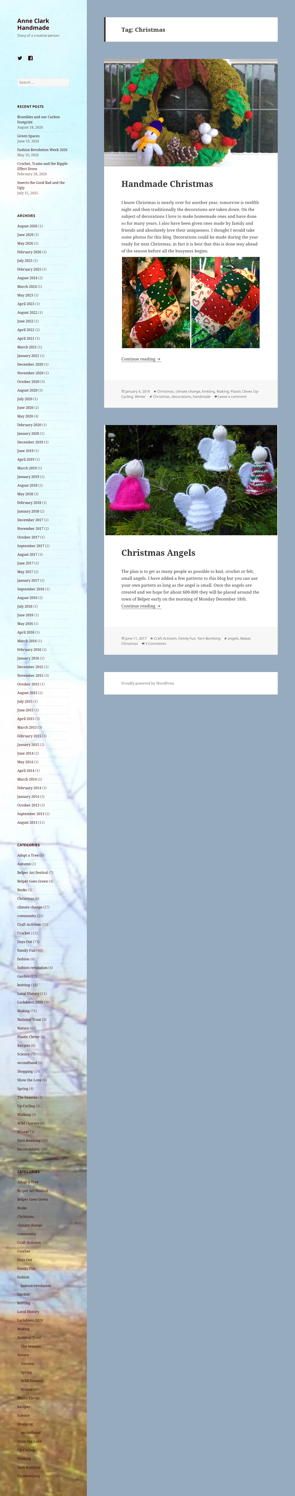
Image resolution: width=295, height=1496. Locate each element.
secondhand (27, 1062)
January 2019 (28, 476)
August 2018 (27, 485)
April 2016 (25, 632)
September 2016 (30, 589)
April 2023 (25, 303)
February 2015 (29, 736)
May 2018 (25, 494)
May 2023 (25, 295)
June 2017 (25, 563)
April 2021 (25, 338)
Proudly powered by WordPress (147, 683)
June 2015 (25, 710)
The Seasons (27, 1097)
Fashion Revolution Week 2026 (42, 149)
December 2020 (30, 364)
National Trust (29, 1019)
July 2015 (24, 701)
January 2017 (28, 580)
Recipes (23, 1045)
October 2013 (28, 805)
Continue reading (141, 359)
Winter (23, 1132)
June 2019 (25, 450)
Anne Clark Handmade (33, 24)
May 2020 (25, 416)
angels (233, 638)
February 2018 (29, 502)
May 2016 (25, 623)
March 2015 (27, 727)
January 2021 (28, 355)
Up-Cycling (26, 1106)
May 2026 (25, 243)
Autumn (24, 864)
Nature (23, 1028)
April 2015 (25, 718)
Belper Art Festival (32, 872)
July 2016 (24, 606)
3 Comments (155, 643)
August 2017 (27, 554)
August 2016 (27, 597)
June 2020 (25, 407)
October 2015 (28, 684)
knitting (23, 985)
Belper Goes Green (32, 881)
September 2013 (30, 813)
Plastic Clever (28, 1036)
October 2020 (28, 381)
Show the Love (29, 1080)
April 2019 (25, 459)
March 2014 (27, 779)
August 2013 (27, 822)
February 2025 (29, 269)
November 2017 (30, 528)
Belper (245, 638)
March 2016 (27, 641)
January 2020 (28, 433)
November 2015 (30, 675)
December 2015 (30, 666)
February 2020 (29, 424)
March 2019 (27, 468)
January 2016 (28, 658)
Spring (22, 1088)
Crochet (23, 933)
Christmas (25, 898)
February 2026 (29, 252)
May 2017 (25, 571)
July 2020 (24, 399)
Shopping (25, 1071)
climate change (29, 907)
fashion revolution (32, 967)
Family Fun (26, 950)
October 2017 (28, 537)
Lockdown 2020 (30, 1002)
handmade (202, 396)
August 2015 (27, 692)
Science (23, 1054)
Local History (28, 993)
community (26, 915)
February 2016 (29, 649)
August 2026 (27, 226)
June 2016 (25, 615)
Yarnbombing (28, 1149)
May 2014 (25, 762)
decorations (181, 396)
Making (23, 1010)
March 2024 (27, 286)
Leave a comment (232, 396)
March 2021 (27, 347)
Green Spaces (28, 136)
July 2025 (24, 260)
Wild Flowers (28, 1123)
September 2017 (30, 545)
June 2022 (25, 321)
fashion (23, 959)
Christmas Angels (158, 552)
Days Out (24, 941)
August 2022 (27, 312)
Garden (23, 976)
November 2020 (30, 373)
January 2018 (28, 511)
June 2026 (25, 234)
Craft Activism (29, 924)
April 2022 (25, 329)
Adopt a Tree (28, 855)
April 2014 (25, 770)
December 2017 (30, 520)
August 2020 (27, 390)
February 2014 (29, 787)
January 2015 (28, 744)
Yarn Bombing (29, 1140)
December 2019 (30, 442)
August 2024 (27, 278)
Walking (24, 1114)
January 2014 (28, 796)
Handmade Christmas (167, 183)
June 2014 (25, 753)
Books (22, 889)
